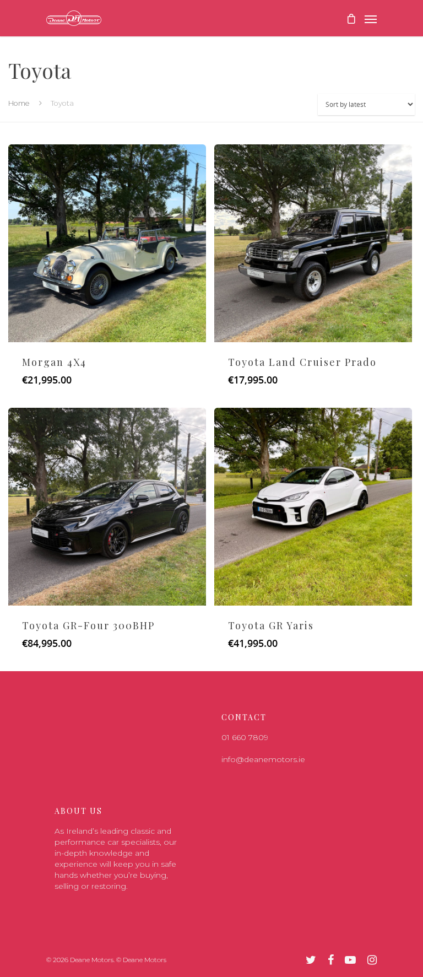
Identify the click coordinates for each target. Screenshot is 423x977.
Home (19, 103)
